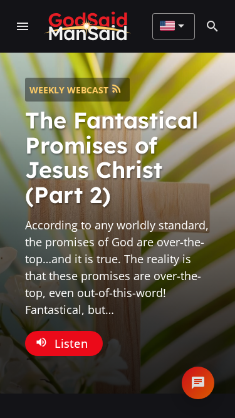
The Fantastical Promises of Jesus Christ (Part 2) (111, 157)
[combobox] (172, 26)
